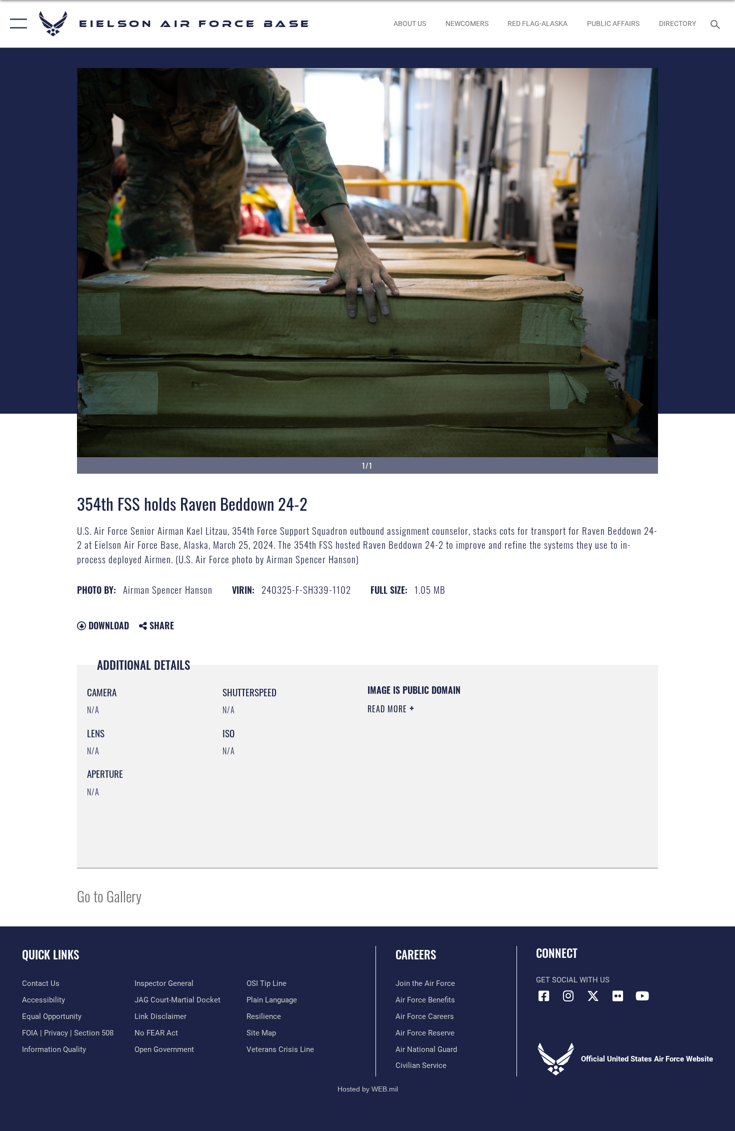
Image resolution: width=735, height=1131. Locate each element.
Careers (416, 954)
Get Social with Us (573, 979)
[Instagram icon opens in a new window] (568, 995)
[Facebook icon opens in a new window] (543, 995)
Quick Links (50, 954)
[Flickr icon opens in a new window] (617, 995)
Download (107, 625)
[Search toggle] (717, 24)
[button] (16, 24)
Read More (389, 709)
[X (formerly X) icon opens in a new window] (593, 995)
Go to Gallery (109, 895)
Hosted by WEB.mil (368, 1089)
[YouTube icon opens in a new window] (642, 995)
